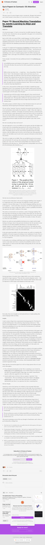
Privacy (21, 537)
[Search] (29, 2)
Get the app (28, 539)
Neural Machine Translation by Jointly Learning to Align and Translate (22, 23)
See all (4, 520)
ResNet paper (7, 370)
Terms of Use (28, 520)
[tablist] (7, 479)
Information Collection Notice (22, 521)
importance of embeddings (23, 48)
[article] (22, 498)
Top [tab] (3, 492)
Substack (17, 542)
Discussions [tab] (11, 492)
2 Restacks (10, 467)
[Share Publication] (31, 2)
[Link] (1, 24)
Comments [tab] (5, 478)
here (38, 17)
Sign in (41, 2)
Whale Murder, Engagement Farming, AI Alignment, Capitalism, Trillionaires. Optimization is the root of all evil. (17, 498)
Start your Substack (19, 539)
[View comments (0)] (7, 13)
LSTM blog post (18, 370)
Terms (24, 537)
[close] (33, 501)
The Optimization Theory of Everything (12, 495)
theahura (7, 499)
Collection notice (29, 537)
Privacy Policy (31, 521)
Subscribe (36, 2)
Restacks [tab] (9, 478)
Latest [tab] (7, 492)
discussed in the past (36, 358)
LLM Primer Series (8, 390)
